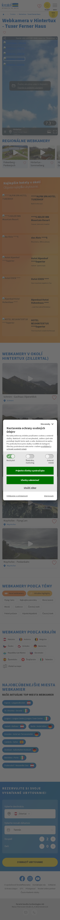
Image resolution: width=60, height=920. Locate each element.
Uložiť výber (30, 487)
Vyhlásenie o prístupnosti (17, 495)
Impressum (49, 495)
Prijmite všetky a (30, 470)
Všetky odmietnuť (30, 480)
